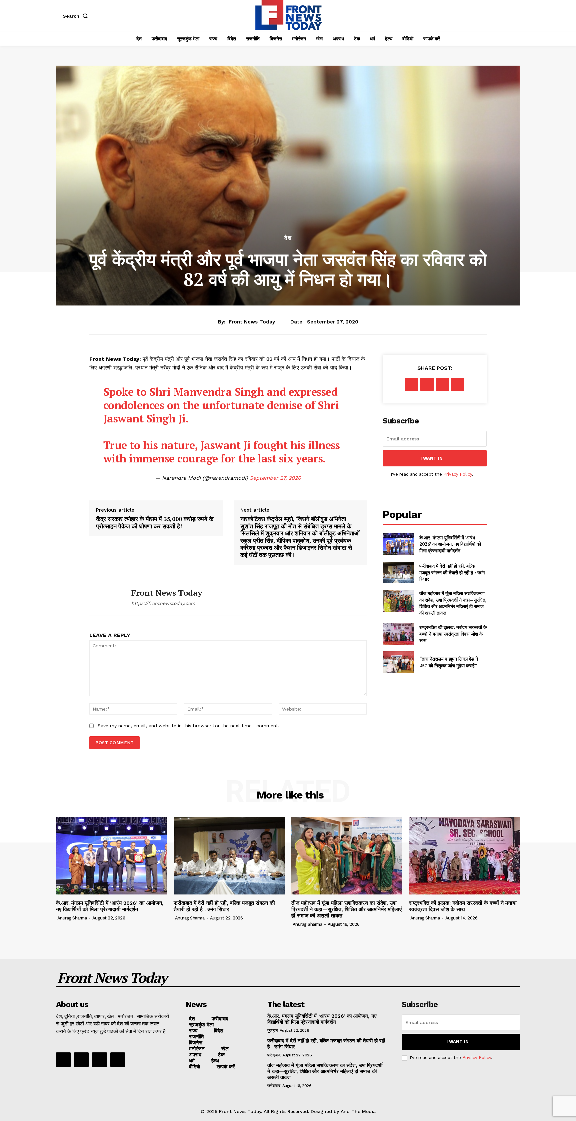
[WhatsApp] (457, 384)
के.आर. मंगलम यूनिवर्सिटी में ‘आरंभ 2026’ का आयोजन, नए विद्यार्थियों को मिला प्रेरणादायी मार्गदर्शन (450, 544)
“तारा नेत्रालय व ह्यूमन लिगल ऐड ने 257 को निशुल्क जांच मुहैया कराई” (448, 662)
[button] (77, 16)
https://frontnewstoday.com (163, 603)
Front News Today (252, 322)
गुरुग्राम (272, 1030)
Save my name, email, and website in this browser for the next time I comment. (188, 725)
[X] (427, 384)
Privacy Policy (457, 474)
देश (288, 238)
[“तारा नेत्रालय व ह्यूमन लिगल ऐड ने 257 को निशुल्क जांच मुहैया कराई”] (398, 662)
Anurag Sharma (72, 917)
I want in (431, 458)
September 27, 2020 (275, 478)
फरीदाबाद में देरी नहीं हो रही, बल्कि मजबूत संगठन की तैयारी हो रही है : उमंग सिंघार (452, 572)
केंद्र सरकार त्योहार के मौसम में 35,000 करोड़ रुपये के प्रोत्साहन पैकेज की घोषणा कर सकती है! (154, 522)
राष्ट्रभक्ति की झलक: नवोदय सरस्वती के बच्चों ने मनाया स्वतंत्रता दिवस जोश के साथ (453, 633)
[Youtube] (117, 1059)
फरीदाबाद (273, 1055)
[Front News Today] (105, 597)
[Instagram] (81, 1059)
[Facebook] (411, 384)
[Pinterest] (442, 384)
